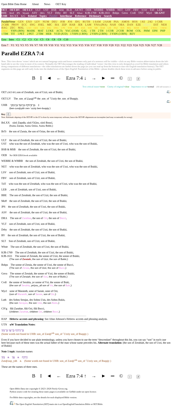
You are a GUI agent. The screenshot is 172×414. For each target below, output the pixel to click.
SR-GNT (160, 12)
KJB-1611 (104, 12)
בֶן (24, 105)
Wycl (149, 12)
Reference (80, 15)
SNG (32, 24)
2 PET (30, 33)
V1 (12, 45)
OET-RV (15, 9)
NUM (46, 21)
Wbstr (79, 13)
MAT (41, 30)
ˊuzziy (33, 108)
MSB (61, 10)
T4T (152, 9)
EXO (29, 21)
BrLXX (14, 15)
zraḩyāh (20, 108)
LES (42, 28)
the (38, 98)
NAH (113, 24)
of (24, 98)
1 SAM (97, 21)
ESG (49, 28)
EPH (155, 30)
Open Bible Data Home (14, 4)
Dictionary (95, 15)
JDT (76, 28)
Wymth (26, 13)
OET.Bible (98, 404)
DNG (56, 28)
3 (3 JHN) (118, 33)
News (47, 4)
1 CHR (159, 21)
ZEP (64, 24)
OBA (121, 24)
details (44, 397)
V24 (135, 45)
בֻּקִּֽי (13, 105)
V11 (57, 45)
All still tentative (163, 87)
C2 (24, 39)
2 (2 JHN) (98, 33)
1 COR (110, 30)
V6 (31, 45)
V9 (45, 45)
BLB (69, 9)
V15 (81, 45)
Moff (11, 13)
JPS (18, 13)
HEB (48, 33)
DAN (130, 24)
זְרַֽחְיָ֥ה (29, 105)
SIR (96, 28)
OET (4, 9)
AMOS (125, 21)
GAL (84, 30)
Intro (11, 39)
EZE (138, 24)
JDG (77, 21)
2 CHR (5, 24)
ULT (38, 9)
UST (46, 9)
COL (138, 30)
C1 (18, 39)
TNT (141, 12)
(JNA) (100, 24)
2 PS (63, 28)
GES (36, 28)
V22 (123, 45)
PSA (116, 21)
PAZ (116, 28)
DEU (54, 21)
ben (12, 108)
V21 (117, 45)
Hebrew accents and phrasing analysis (87, 319)
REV (132, 33)
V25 (141, 45)
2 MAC (154, 28)
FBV (136, 9)
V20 (111, 45)
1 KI (142, 21)
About (35, 4)
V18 (99, 45)
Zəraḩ (32, 98)
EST (156, 24)
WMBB (110, 9)
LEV (37, 21)
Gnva (125, 12)
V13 (69, 45)
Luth (3, 299)
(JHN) (17, 30)
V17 (93, 45)
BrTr (23, 16)
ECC (24, 24)
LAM (88, 24)
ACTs (59, 30)
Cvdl (133, 12)
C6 (47, 39)
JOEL (41, 24)
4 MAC (4, 31)
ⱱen (27, 108)
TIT (13, 33)
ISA (57, 24)
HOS (135, 21)
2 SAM (107, 21)
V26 (147, 45)
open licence (90, 391)
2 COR (120, 30)
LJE (109, 28)
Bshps (116, 12)
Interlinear (66, 15)
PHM (147, 30)
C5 (41, 39)
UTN (4, 324)
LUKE (50, 30)
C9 (59, 39)
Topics (43, 15)
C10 (66, 39)
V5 (26, 45)
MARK (31, 30)
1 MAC (145, 28)
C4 (35, 39)
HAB (72, 24)
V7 (36, 45)
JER (80, 24)
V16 (87, 45)
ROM (130, 30)
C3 (30, 39)
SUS (122, 28)
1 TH (92, 30)
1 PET (21, 33)
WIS (90, 28)
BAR (102, 28)
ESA (83, 28)
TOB (70, 28)
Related (32, 15)
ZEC (12, 27)
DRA (42, 13)
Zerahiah (29, 92)
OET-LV (28, 9)
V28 (159, 45)
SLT (72, 12)
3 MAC (163, 28)
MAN (136, 28)
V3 (22, 45)
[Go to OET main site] (12, 404)
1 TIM (4, 33)
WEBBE (98, 9)
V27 (153, 45)
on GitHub (71, 391)
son (20, 98)
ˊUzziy (53, 98)
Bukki (59, 92)
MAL (21, 27)
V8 (40, 45)
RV (65, 12)
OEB (88, 9)
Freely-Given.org (59, 388)
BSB (53, 9)
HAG (4, 27)
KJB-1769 (90, 12)
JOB (62, 21)
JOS (70, 21)
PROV (15, 24)
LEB (159, 9)
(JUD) (61, 33)
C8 (53, 39)
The (16, 98)
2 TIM (39, 33)
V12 (62, 45)
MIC (49, 24)
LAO (29, 28)
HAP (4, 319)
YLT (49, 12)
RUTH (86, 21)
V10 (51, 45)
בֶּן (34, 105)
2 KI (150, 21)
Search (108, 15)
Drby (58, 12)
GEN (21, 21)
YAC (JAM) (72, 30)
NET (120, 9)
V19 (105, 45)
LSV (128, 9)
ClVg (4, 308)
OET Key (61, 4)
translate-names (24, 351)
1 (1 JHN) (78, 33)
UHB (4, 15)
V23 (129, 45)
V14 (75, 45)
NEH (164, 24)
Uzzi (44, 92)
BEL (129, 28)
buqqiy (45, 108)
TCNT (144, 10)
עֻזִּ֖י (20, 105)
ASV (34, 12)
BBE (4, 12)
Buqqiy (74, 98)
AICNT (79, 9)
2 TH (100, 30)
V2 (17, 45)
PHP (162, 30)
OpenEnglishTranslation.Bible (76, 404)
